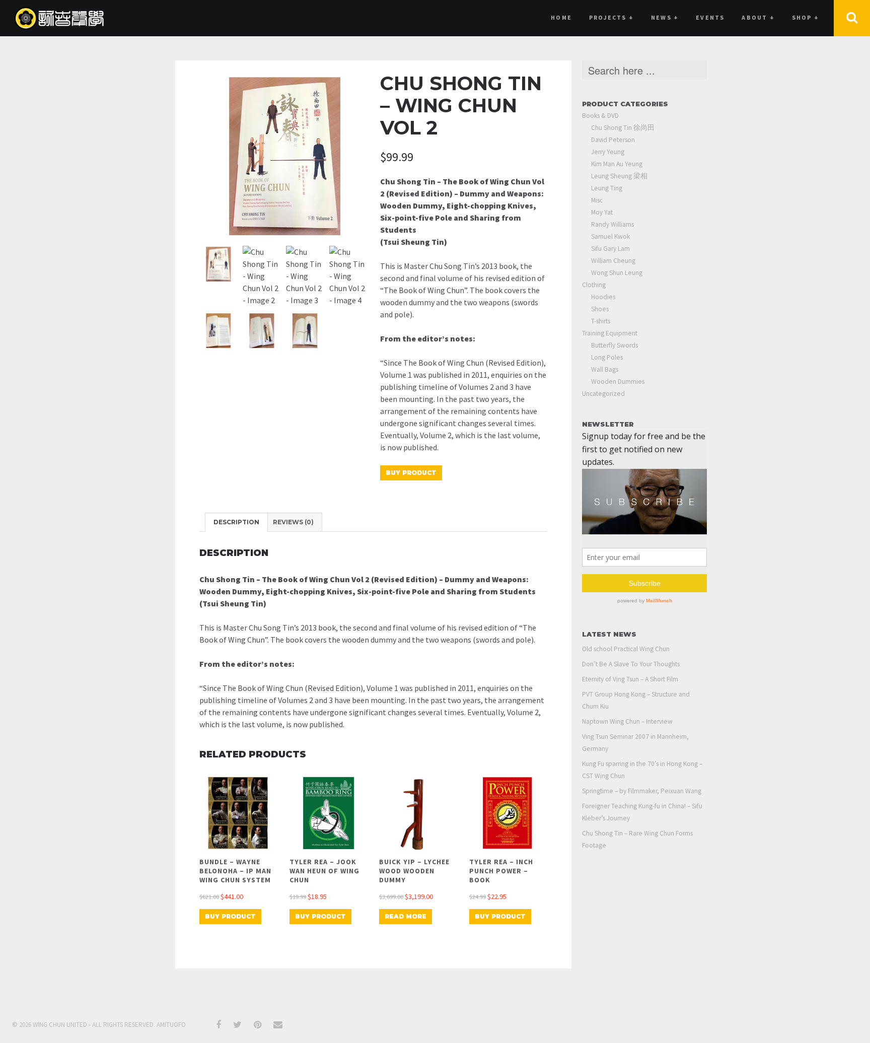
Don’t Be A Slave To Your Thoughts (631, 664)
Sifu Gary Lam (610, 248)
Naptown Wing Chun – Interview (627, 721)
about (758, 17)
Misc (597, 200)
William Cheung (613, 260)
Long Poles (607, 357)
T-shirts (600, 321)
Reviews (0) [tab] (293, 522)
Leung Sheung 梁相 (619, 176)
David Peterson (613, 139)
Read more (405, 916)
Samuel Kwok (610, 236)
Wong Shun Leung (616, 272)
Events (710, 17)
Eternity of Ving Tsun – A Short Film (630, 679)
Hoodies (603, 297)
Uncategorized (603, 393)
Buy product (411, 472)
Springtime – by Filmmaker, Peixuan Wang (641, 791)
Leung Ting (606, 188)
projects (611, 17)
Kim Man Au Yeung (616, 164)
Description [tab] (236, 522)
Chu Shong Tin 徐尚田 (623, 127)
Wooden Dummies (617, 381)
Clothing (594, 285)
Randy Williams (612, 224)
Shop (805, 17)
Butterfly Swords (614, 345)
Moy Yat (602, 212)
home (561, 17)
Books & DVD (600, 115)
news (665, 17)
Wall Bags (604, 369)
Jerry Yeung (607, 152)
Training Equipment (609, 333)
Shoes (600, 309)
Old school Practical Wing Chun (626, 649)
